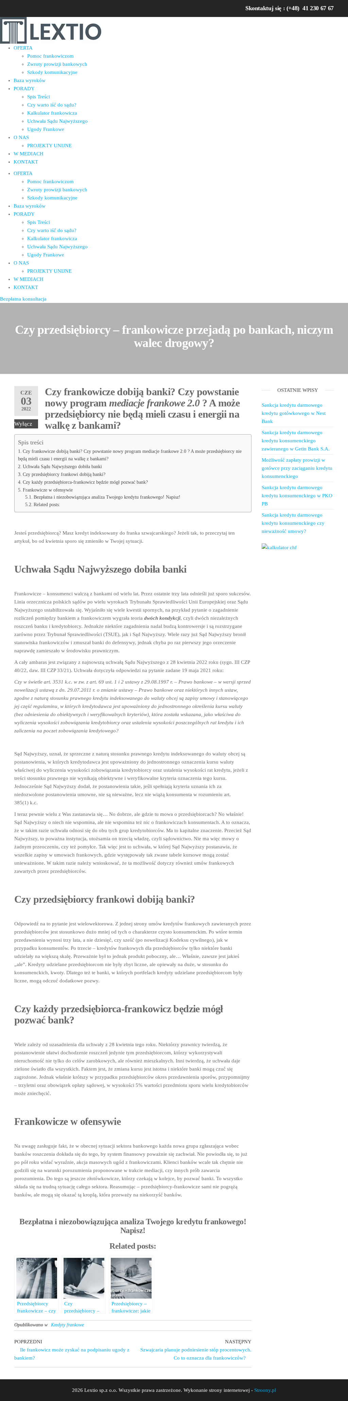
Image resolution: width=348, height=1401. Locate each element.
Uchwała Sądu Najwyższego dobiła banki (62, 466)
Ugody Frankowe (45, 129)
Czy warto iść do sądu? (51, 105)
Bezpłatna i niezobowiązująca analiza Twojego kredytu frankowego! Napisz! (107, 497)
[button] (23, 299)
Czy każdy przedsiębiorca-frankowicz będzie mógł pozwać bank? (85, 482)
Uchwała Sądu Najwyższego (57, 121)
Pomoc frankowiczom (50, 56)
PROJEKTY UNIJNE (49, 145)
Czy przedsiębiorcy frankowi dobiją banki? (64, 474)
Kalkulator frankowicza (52, 113)
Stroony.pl (265, 1390)
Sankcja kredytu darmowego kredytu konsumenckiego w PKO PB (297, 495)
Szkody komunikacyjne (52, 72)
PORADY (24, 88)
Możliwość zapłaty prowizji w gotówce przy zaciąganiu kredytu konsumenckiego (297, 468)
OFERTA (23, 48)
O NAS (21, 137)
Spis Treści (38, 96)
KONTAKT (26, 162)
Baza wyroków (30, 80)
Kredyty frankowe (67, 1324)
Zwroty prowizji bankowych (57, 64)
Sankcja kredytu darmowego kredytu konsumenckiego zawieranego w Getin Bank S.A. (296, 441)
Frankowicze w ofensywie (48, 490)
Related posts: (47, 504)
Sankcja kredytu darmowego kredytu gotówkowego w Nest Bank (294, 413)
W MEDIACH (29, 153)
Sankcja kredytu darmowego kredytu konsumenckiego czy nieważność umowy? (293, 523)
